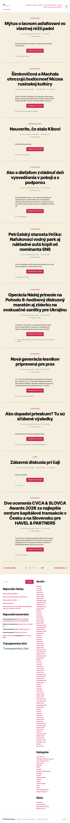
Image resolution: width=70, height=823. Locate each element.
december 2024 (41, 625)
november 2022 (41, 676)
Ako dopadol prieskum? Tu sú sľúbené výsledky (35, 416)
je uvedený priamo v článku (33, 34)
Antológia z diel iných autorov (45, 759)
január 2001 (39, 746)
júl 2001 (38, 744)
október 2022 (40, 678)
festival (19, 339)
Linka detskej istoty (22, 216)
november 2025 (41, 602)
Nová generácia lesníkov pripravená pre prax (35, 361)
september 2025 (41, 606)
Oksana (43, 339)
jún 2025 (39, 613)
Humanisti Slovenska (31, 5)
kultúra (19, 111)
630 (42, 568)
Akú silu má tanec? (8, 603)
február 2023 (40, 670)
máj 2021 (39, 713)
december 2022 (41, 674)
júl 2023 (38, 660)
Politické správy (35, 68)
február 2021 (40, 719)
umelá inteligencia (35, 444)
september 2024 (41, 631)
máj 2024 (39, 639)
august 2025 (40, 608)
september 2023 (41, 656)
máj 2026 (39, 590)
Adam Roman (40, 757)
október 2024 (40, 629)
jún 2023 (39, 662)
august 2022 (40, 682)
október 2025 (40, 604)
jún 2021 (38, 711)
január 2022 (39, 697)
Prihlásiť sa (39, 802)
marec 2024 (40, 643)
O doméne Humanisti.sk (49, 5)
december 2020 (41, 723)
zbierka (27, 154)
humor (18, 485)
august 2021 (40, 707)
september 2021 (41, 705)
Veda (37, 787)
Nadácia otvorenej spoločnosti (33, 339)
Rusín (22, 111)
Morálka (38, 769)
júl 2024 (38, 635)
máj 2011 (39, 732)
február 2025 (40, 621)
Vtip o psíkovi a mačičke (10, 600)
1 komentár (52, 89)
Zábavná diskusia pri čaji (35, 462)
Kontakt (40, 5)
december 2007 (41, 734)
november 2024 (41, 627)
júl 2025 (38, 611)
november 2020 (41, 725)
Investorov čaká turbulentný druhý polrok (15, 597)
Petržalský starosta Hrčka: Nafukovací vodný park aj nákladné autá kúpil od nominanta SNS (35, 242)
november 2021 (41, 701)
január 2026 (40, 598)
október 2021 (40, 703)
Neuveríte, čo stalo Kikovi (35, 129)
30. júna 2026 (41, 89)
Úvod (38, 785)
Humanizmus (40, 763)
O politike (39, 773)
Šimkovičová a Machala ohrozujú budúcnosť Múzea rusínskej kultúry (35, 79)
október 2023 (40, 654)
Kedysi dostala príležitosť (10, 593)
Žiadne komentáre (36, 36)
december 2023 (41, 649)
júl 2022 (38, 684)
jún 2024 (39, 637)
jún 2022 (38, 686)
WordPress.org (40, 808)
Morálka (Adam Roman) (43, 771)
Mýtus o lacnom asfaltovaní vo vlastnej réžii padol (35, 26)
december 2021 (41, 699)
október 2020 (40, 727)
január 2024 (40, 647)
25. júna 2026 (41, 467)
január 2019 (39, 729)
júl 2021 (38, 709)
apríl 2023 (39, 666)
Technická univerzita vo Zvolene (25, 396)
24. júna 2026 (46, 528)
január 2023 (40, 672)
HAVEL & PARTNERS (22, 555)
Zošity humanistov (41, 791)
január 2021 (39, 721)
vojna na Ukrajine (50, 339)
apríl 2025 (39, 617)
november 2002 (41, 740)
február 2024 (40, 645)
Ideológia (39, 765)
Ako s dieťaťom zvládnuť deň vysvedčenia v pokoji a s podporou (35, 177)
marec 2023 (40, 668)
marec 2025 (40, 619)
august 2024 (40, 633)
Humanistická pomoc (35, 123)
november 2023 (41, 652)
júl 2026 (38, 586)
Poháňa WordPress (42, 819)
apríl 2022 (39, 690)
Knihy (38, 767)
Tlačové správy (35, 18)
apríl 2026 (39, 592)
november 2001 (41, 742)
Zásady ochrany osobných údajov (52, 7)
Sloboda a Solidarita (33, 111)
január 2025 (40, 623)
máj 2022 (39, 688)
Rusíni (25, 111)
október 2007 (40, 736)
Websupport (43, 444)
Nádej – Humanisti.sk (9, 635)
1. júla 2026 (46, 34)
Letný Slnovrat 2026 (21, 632)
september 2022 (41, 680)
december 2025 (41, 600)
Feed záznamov (41, 804)
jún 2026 (39, 588)
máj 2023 (39, 664)
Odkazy (59, 5)
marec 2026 (40, 594)
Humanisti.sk (11, 819)
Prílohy (38, 781)
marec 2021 (39, 717)
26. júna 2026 (46, 369)
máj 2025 (39, 615)
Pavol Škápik (20, 56)
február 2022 (40, 695)
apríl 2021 (39, 715)
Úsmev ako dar (21, 154)
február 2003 (40, 738)
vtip (22, 485)
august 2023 (40, 658)
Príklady (38, 779)
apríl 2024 (39, 641)
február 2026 (40, 596)
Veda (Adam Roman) (42, 789)
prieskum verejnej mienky (23, 444)
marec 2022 (40, 693)
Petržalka (26, 56)
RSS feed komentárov (42, 806)
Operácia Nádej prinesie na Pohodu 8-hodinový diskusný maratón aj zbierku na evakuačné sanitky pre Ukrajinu (35, 302)
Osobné (35, 457)
